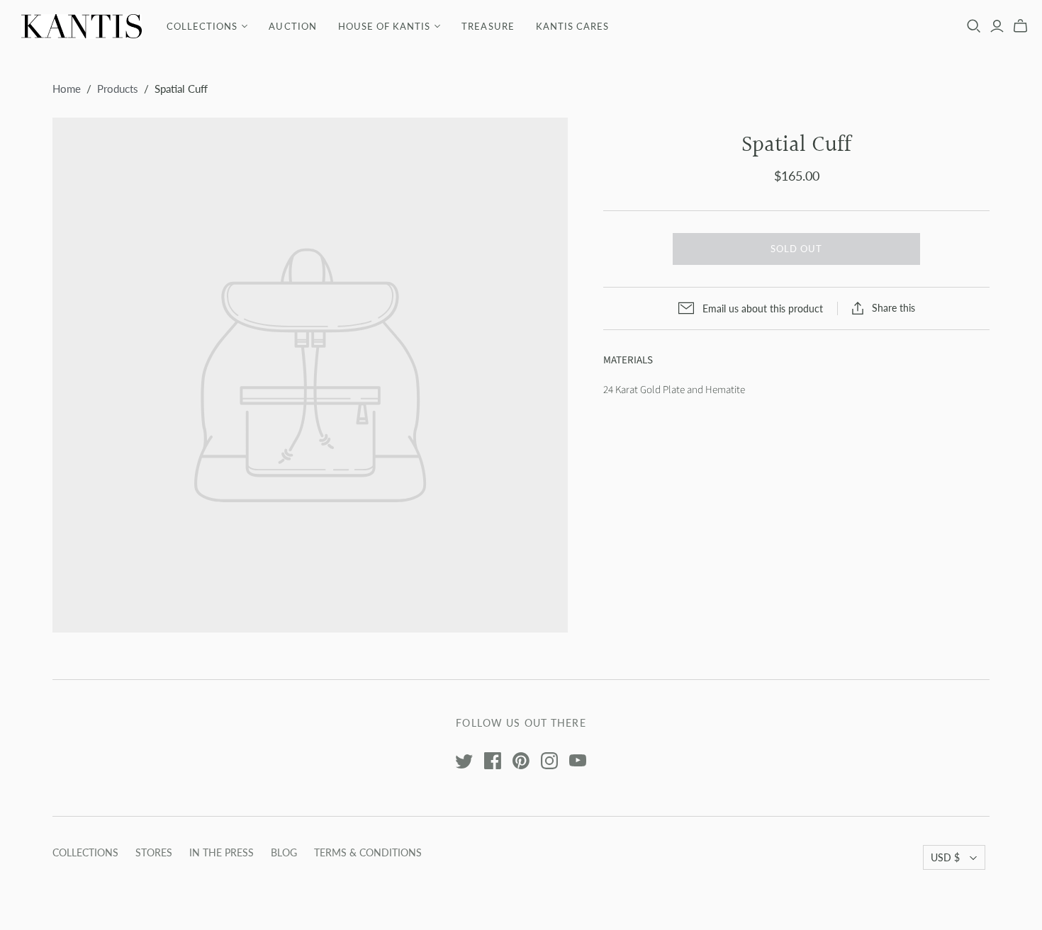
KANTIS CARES (572, 26)
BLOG (284, 852)
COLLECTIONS (202, 26)
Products (117, 88)
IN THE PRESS (221, 852)
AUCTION (292, 26)
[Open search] (974, 26)
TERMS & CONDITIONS (368, 852)
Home (66, 88)
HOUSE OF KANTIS (384, 26)
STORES (153, 852)
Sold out (796, 248)
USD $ (945, 857)
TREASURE (487, 26)
